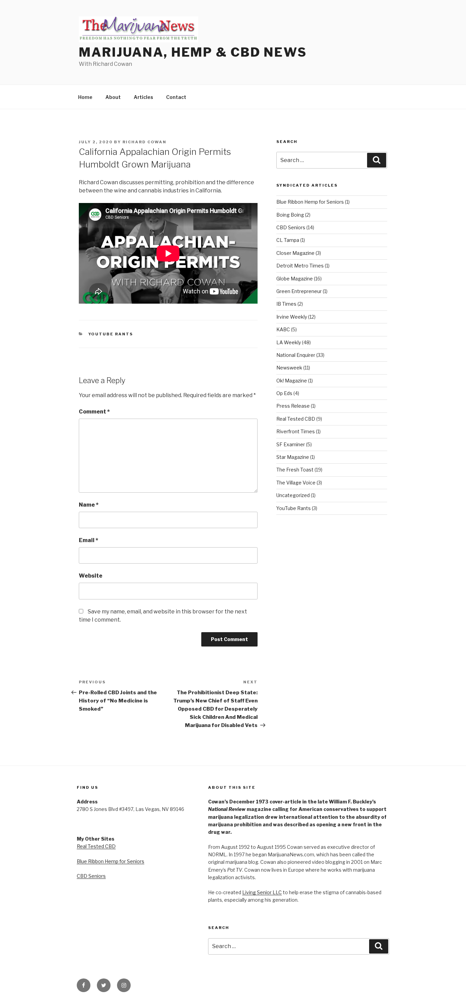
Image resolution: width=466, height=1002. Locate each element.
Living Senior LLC (262, 892)
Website (90, 575)
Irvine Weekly (291, 317)
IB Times (286, 304)
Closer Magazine (295, 253)
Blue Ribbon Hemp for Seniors (310, 202)
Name (89, 505)
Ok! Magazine (291, 380)
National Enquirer (295, 355)
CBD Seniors (290, 227)
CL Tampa (287, 240)
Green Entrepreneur (299, 291)
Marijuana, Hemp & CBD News (193, 52)
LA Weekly (288, 342)
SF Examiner (290, 444)
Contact (176, 97)
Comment (94, 411)
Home (85, 97)
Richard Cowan (144, 142)
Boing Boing (290, 215)
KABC (283, 329)
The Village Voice (296, 482)
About (113, 97)
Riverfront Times (295, 431)
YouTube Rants (110, 334)
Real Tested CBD (295, 419)
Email (88, 540)
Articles (143, 97)
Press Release (293, 406)
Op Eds (284, 393)
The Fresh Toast (295, 470)
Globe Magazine (294, 278)
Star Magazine (292, 457)
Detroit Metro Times (300, 265)
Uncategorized (293, 495)
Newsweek (289, 368)
